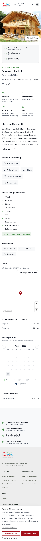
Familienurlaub (9, 254)
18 (12, 366)
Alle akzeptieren (30, 533)
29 (29, 370)
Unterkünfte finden (8, 477)
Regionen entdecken (9, 480)
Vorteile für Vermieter (29, 480)
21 (24, 366)
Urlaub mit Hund (9, 249)
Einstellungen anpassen (10, 538)
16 (33, 361)
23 (33, 366)
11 (12, 361)
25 (12, 370)
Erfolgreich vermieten (29, 484)
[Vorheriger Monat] (4, 347)
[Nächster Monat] (37, 347)
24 (8, 370)
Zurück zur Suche (20, 4)
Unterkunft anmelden (29, 477)
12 (16, 361)
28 (25, 370)
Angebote (5, 487)
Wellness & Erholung (26, 249)
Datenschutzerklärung (9, 528)
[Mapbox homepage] (7, 311)
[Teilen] (33, 15)
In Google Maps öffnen (28, 272)
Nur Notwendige (11, 533)
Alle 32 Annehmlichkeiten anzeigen (17, 234)
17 (8, 366)
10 (8, 361)
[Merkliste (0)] (32, 4)
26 (16, 370)
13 (20, 361)
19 (16, 366)
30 (33, 370)
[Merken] (37, 15)
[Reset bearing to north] (36, 310)
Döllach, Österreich (11, 67)
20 (20, 366)
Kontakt (4, 498)
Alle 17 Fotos (34, 38)
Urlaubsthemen (7, 484)
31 (8, 374)
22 (29, 366)
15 (29, 361)
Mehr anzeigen (7, 149)
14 (24, 361)
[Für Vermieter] (37, 4)
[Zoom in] (36, 303)
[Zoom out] (36, 306)
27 (20, 370)
